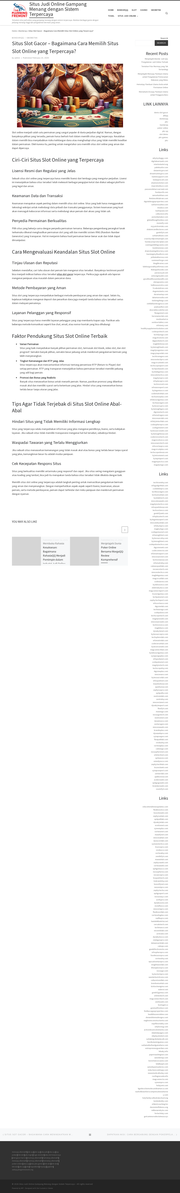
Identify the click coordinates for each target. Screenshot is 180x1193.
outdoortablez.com (160, 322)
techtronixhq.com (160, 482)
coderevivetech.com (159, 437)
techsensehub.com (160, 495)
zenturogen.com (161, 724)
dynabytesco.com (160, 937)
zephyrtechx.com (160, 890)
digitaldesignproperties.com (156, 201)
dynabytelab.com (160, 822)
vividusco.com (162, 850)
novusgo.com (162, 971)
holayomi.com (162, 1085)
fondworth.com (161, 192)
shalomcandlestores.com (157, 229)
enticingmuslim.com (159, 276)
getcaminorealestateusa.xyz (156, 1116)
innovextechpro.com (159, 359)
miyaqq (43, 1167)
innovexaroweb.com (159, 621)
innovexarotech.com (159, 443)
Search (164, 38)
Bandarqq (23, 31)
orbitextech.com (161, 995)
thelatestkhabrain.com (158, 198)
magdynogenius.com (159, 350)
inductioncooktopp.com (158, 1070)
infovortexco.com (160, 603)
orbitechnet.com (161, 755)
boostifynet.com (161, 884)
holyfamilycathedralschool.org (155, 1098)
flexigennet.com (161, 313)
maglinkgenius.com (160, 575)
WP (22, 1188)
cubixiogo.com (162, 748)
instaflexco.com (161, 906)
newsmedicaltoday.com (158, 1073)
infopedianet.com (160, 659)
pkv (166, 122)
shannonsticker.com (159, 183)
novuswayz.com (161, 896)
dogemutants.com (160, 291)
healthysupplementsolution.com (154, 328)
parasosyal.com (161, 272)
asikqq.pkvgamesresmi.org (22, 1169)
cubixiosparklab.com (159, 566)
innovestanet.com (160, 702)
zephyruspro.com (160, 690)
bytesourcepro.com (159, 634)
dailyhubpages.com (160, 1033)
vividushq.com (162, 742)
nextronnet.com (161, 717)
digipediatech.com (160, 340)
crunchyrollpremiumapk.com (156, 238)
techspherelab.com (160, 637)
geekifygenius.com (160, 992)
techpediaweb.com (160, 368)
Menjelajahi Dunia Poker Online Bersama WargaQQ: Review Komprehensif (112, 551)
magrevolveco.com (160, 440)
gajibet (50, 1167)
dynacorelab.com (160, 840)
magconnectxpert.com (158, 590)
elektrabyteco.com (160, 587)
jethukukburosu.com (159, 257)
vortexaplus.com (161, 745)
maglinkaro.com (161, 628)
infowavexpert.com (160, 387)
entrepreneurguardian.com (156, 1048)
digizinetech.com (161, 412)
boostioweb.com (161, 813)
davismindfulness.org (159, 1107)
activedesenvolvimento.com (156, 1029)
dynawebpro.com (160, 733)
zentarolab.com (161, 773)
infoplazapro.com (160, 381)
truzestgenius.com (160, 594)
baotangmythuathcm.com (157, 254)
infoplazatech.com (160, 516)
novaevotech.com (160, 569)
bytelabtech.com (161, 498)
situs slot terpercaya (53, 1155)
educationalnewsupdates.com (155, 806)
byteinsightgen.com (159, 409)
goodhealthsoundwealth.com (155, 279)
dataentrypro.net (161, 170)
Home (14, 31)
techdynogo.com (161, 334)
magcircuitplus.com (160, 449)
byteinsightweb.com (159, 347)
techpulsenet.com (160, 597)
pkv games (163, 137)
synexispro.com (161, 1082)
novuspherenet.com (159, 752)
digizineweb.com (161, 547)
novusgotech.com (160, 714)
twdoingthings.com (160, 300)
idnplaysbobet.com (160, 1036)
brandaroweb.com (160, 786)
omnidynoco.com (161, 761)
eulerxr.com (163, 989)
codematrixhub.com (159, 393)
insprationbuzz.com (159, 186)
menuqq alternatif (19, 1152)
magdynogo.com (161, 465)
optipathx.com (162, 693)
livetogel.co (163, 1005)
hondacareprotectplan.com (156, 241)
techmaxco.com (161, 927)
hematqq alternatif (50, 1158)
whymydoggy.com (160, 158)
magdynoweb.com (160, 618)
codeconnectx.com (160, 550)
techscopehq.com (160, 668)
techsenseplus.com (159, 396)
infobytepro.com (161, 526)
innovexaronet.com (160, 556)
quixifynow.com (161, 687)
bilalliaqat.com (162, 1064)
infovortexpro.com (160, 446)
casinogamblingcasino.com (156, 245)
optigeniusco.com (160, 868)
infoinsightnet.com (160, 535)
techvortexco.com (160, 510)
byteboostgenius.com (158, 652)
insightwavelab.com (159, 964)
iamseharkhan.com (160, 195)
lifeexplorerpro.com (159, 967)
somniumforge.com (160, 260)
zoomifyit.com (162, 789)
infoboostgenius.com (159, 399)
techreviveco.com (160, 625)
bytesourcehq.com (160, 538)
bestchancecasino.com (158, 1060)
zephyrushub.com (160, 816)
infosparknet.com (160, 680)
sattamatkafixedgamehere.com (154, 1045)
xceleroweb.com (161, 779)
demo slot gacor (161, 112)
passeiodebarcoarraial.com (156, 189)
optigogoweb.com (160, 783)
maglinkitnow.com (160, 344)
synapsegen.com (161, 736)
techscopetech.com (159, 615)
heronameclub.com (160, 316)
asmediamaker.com (160, 217)
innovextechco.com (160, 572)
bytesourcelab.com (160, 677)
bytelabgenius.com (160, 371)
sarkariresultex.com (159, 204)
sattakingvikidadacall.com (157, 1039)
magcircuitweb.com (159, 362)
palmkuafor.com (161, 167)
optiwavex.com (161, 758)
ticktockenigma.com (159, 986)
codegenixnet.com (160, 427)
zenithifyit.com (162, 856)
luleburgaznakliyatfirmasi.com (155, 266)
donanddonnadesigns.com (157, 1017)
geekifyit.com (162, 232)
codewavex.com (161, 581)
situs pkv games (37, 1164)
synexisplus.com (161, 828)
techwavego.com (160, 609)
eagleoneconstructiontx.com (156, 1020)
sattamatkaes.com (160, 235)
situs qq (52, 1152)
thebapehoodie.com (159, 269)
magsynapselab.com (159, 353)
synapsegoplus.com (159, 656)
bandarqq (164, 125)
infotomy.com (162, 325)
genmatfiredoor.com (159, 1008)
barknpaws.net (162, 210)
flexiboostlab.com (160, 912)
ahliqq (165, 115)
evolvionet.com (161, 825)
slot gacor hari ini (19, 1158)
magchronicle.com (160, 337)
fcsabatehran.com (160, 288)
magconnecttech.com (159, 998)
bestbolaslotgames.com (157, 1042)
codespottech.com (160, 331)
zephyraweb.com (160, 862)
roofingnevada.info (160, 1076)
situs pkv (44, 1152)
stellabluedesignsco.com (157, 303)
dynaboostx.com (161, 902)
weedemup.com (161, 1057)
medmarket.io (162, 319)
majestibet (34, 1167)
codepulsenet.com (160, 662)
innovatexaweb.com (159, 501)
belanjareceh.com (160, 179)
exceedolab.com (161, 930)
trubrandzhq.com (161, 881)
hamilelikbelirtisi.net (159, 921)
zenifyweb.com (161, 1002)
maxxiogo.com (162, 711)
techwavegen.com (160, 403)
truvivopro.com (161, 847)
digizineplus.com (161, 671)
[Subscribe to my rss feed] (167, 1185)
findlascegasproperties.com (156, 1011)
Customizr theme (46, 1188)
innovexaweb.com (160, 727)
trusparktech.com (160, 878)
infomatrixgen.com (160, 415)
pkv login (28, 1155)
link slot (21, 1155)
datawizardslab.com (159, 943)
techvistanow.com (160, 559)
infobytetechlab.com (159, 421)
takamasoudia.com (160, 297)
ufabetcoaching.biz (160, 1104)
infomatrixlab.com (160, 640)
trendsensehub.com (159, 983)
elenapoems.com (160, 282)
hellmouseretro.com (159, 285)
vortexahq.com (161, 853)
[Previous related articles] (118, 529)
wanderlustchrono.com (158, 977)
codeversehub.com (160, 643)
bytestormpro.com (160, 974)
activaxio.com (162, 933)
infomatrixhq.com (160, 563)
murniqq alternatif (34, 1158)
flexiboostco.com (160, 809)
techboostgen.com (160, 491)
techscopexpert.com (159, 365)
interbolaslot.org (161, 164)
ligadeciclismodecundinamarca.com (153, 1088)
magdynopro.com (160, 378)
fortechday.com (161, 1113)
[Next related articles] (125, 529)
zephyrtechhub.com (159, 764)
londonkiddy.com (161, 1101)
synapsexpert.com (160, 770)
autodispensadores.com (157, 1067)
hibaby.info (163, 1051)
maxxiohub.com (161, 859)
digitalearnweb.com (159, 161)
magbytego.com (161, 529)
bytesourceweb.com (159, 430)
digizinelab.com (161, 606)
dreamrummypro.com (159, 173)
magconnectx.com (160, 1079)
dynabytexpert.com (159, 705)
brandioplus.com (161, 730)
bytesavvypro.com (160, 406)
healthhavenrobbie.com (158, 1014)
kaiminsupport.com (160, 176)
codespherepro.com (159, 424)
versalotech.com (161, 924)
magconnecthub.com (159, 649)
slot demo (163, 134)
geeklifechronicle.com (158, 949)
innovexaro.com (161, 674)
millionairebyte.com (159, 1110)
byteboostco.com (160, 584)
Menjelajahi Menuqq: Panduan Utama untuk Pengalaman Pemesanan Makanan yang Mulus (153, 77)
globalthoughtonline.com (157, 220)
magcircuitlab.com (160, 578)
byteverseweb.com (159, 646)
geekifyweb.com (161, 513)
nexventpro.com (161, 887)
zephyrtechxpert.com (159, 600)
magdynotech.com (160, 665)
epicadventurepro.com (158, 961)
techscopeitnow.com (159, 452)
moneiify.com (162, 223)
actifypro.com (162, 899)
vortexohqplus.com (160, 915)
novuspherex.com (160, 871)
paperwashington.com (158, 1054)
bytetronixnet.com (160, 455)
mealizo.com (162, 207)
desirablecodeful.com (158, 310)
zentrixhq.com (162, 699)
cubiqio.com (163, 946)
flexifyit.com (163, 708)
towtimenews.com (160, 248)
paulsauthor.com (161, 307)
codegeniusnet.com (159, 532)
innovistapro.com (160, 909)
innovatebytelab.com (159, 522)
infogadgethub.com (159, 485)
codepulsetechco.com (158, 544)
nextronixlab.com (161, 696)
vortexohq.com (161, 958)
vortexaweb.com (161, 865)
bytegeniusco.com (160, 390)
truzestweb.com (161, 767)
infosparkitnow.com (159, 507)
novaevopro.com (161, 875)
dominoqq (163, 118)
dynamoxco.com (161, 721)
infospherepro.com (160, 952)
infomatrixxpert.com (159, 553)
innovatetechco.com (159, 375)
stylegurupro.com (160, 940)
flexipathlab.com (161, 739)
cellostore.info (162, 214)
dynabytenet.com (160, 631)
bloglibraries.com (160, 263)
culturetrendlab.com (159, 980)
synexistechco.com (160, 844)
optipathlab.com (161, 819)
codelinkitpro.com (160, 488)
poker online (163, 128)
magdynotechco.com (159, 504)
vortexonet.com (161, 831)
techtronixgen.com (160, 356)
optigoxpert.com (161, 893)
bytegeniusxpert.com (159, 519)
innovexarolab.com (160, 418)
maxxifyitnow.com (160, 683)
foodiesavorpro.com (159, 955)
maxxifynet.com (161, 834)
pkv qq (165, 131)
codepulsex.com (161, 612)
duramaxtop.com (161, 294)
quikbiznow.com (161, 776)
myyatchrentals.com (159, 226)
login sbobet (39, 1155)
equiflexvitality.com (160, 1023)
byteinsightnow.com (159, 434)
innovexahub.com (160, 837)
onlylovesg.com (161, 1026)
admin (17, 58)
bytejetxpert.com (160, 458)
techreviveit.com (161, 384)
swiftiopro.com (162, 918)
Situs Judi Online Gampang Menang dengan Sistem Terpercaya (47, 1184)
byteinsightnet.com (160, 541)
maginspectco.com (160, 461)
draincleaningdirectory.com (156, 251)
